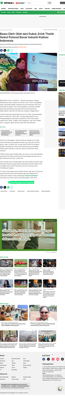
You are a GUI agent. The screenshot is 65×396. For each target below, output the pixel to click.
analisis (47, 8)
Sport (24, 363)
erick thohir (12, 191)
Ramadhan (14, 369)
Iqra (13, 360)
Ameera (2, 358)
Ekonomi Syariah (13, 8)
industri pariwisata (31, 175)
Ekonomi (6, 29)
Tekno (13, 365)
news (40, 8)
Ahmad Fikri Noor (22, 47)
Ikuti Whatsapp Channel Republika (22, 182)
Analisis (14, 363)
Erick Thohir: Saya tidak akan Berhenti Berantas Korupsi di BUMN (34, 133)
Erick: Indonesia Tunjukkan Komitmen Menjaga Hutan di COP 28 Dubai (6, 133)
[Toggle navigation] (1, 3)
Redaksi (14, 377)
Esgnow (2, 367)
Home (1, 29)
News (1, 363)
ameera (3, 8)
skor (22, 8)
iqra (35, 8)
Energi (9, 12)
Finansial (3, 12)
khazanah (29, 8)
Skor (24, 358)
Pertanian (18, 12)
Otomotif (25, 12)
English (25, 367)
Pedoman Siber (27, 377)
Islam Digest (26, 360)
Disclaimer (2, 379)
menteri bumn (4, 191)
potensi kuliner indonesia (33, 191)
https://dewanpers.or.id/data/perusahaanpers (12, 387)
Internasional (3, 365)
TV (1, 369)
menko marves (21, 191)
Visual (13, 367)
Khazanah (2, 360)
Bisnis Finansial (56, 8)
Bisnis (13, 12)
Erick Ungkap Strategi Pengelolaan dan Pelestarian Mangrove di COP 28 (21, 133)
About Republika (4, 377)
